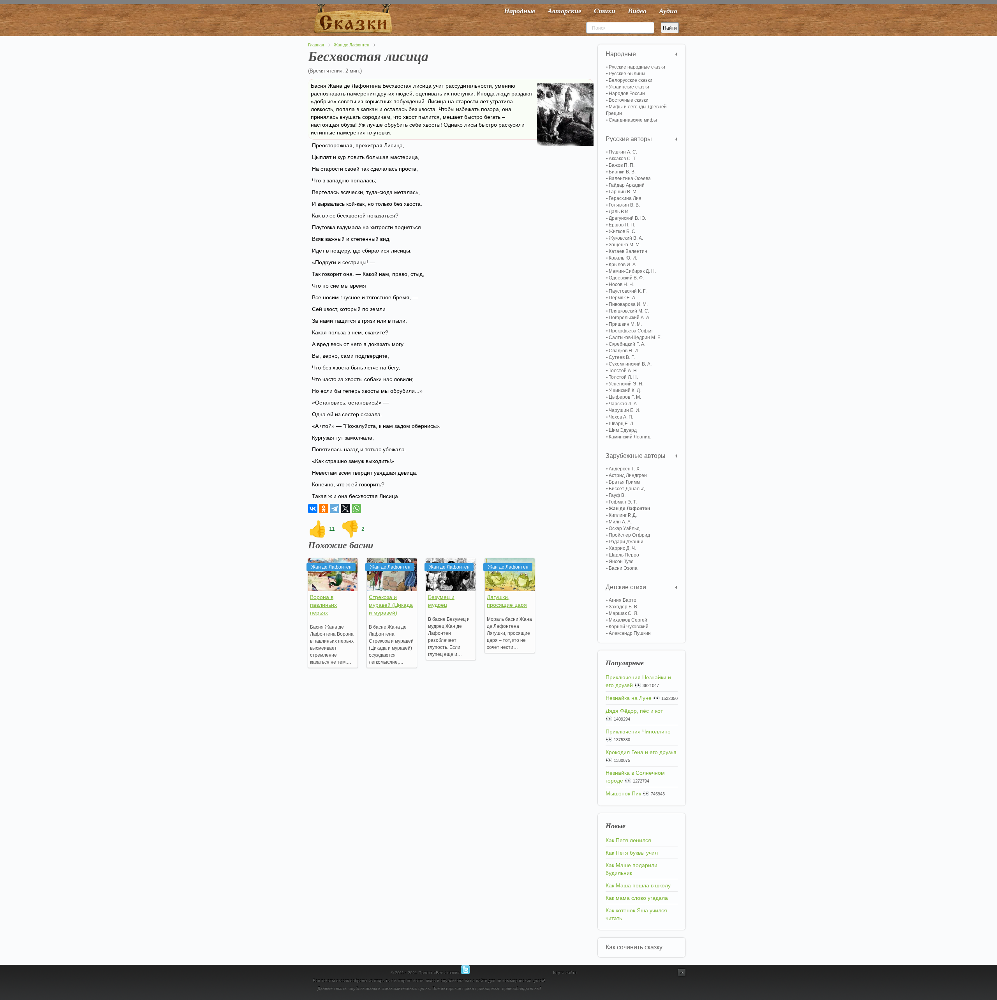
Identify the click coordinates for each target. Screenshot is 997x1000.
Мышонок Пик (623, 793)
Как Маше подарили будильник (631, 869)
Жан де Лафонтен (351, 44)
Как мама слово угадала (637, 898)
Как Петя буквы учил (632, 853)
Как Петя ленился (628, 840)
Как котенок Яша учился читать (636, 914)
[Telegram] (334, 508)
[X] (345, 508)
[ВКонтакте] (312, 508)
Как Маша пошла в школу (638, 885)
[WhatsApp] (356, 508)
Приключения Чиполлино (638, 731)
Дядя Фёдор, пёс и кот (634, 711)
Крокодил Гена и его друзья (641, 752)
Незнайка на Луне (629, 698)
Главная (316, 44)
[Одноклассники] (323, 508)
